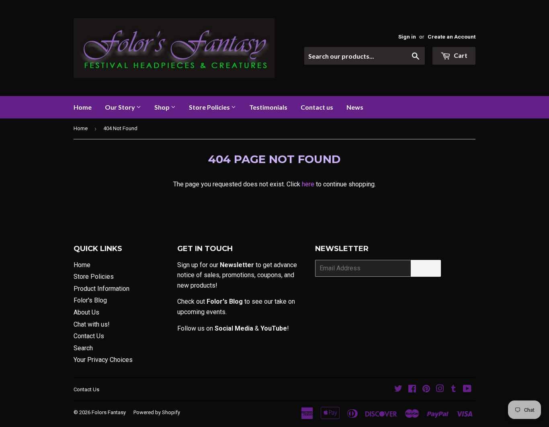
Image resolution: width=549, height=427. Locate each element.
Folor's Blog (90, 300)
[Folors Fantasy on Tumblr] (453, 389)
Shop (162, 107)
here (308, 184)
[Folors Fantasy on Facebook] (412, 389)
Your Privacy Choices (103, 360)
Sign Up (426, 268)
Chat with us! (92, 324)
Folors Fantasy (109, 412)
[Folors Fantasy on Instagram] (440, 389)
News (354, 107)
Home (83, 107)
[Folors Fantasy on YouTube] (467, 389)
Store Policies (210, 107)
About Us (86, 312)
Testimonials (268, 107)
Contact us (317, 107)
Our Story (120, 107)
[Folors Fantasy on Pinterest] (426, 389)
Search (83, 348)
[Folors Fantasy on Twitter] (398, 389)
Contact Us (89, 336)
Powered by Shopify (156, 412)
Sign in (407, 36)
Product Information (101, 288)
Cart (460, 55)
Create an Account (451, 36)
